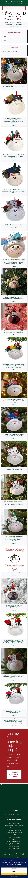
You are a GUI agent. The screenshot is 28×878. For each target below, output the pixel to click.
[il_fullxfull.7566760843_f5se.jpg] (14, 475)
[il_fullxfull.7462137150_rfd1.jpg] (14, 718)
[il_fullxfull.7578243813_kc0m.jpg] (14, 510)
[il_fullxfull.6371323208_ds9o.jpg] (14, 92)
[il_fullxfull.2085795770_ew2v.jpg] (14, 233)
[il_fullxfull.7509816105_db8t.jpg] (14, 613)
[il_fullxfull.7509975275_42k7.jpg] (14, 683)
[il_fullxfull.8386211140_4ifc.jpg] (14, 269)
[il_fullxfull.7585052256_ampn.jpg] (14, 304)
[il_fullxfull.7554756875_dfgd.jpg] (14, 441)
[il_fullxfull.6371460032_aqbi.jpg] (14, 198)
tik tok (20, 854)
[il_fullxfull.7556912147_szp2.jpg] (14, 546)
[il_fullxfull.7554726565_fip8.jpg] (14, 372)
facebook (8, 854)
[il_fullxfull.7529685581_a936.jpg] (14, 338)
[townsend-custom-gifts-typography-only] (14, 10)
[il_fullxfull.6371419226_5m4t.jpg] (14, 163)
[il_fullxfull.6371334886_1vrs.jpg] (14, 128)
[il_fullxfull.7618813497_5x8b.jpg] (14, 578)
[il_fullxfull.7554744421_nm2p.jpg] (14, 407)
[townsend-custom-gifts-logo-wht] (14, 784)
